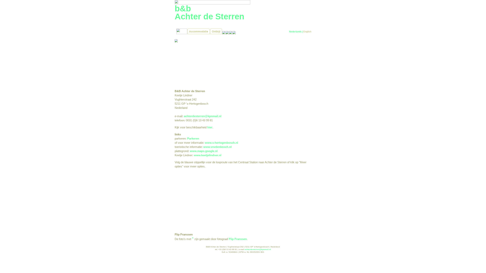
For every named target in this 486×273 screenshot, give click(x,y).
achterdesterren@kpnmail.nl (202, 116)
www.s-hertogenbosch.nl (221, 142)
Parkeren (193, 138)
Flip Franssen (238, 239)
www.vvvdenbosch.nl (217, 146)
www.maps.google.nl (204, 151)
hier (209, 127)
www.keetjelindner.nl (207, 155)
